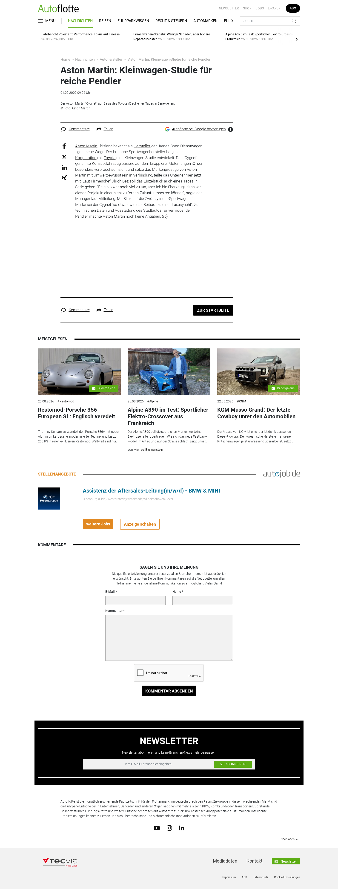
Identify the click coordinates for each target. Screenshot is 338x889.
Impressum (229, 877)
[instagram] (169, 828)
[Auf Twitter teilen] (64, 157)
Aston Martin (86, 146)
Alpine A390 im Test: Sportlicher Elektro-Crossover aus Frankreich (168, 416)
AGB (244, 877)
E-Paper (274, 8)
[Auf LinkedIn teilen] (64, 167)
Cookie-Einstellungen (287, 877)
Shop (247, 8)
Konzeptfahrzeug (106, 163)
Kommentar (114, 611)
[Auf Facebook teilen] (64, 146)
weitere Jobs (98, 523)
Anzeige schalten (140, 524)
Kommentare (79, 129)
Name (176, 591)
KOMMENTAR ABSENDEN (169, 691)
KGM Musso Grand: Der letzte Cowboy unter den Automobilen (256, 413)
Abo (293, 8)
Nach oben (288, 839)
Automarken (205, 21)
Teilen (108, 129)
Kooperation (85, 157)
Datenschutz (260, 877)
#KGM (241, 401)
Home (65, 59)
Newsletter (229, 8)
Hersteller (142, 146)
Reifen (105, 21)
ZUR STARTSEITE (213, 310)
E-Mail (110, 591)
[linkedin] (181, 827)
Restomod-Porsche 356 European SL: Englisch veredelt (76, 413)
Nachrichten (80, 21)
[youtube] (157, 827)
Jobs (260, 8)
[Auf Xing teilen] (64, 177)
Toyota (109, 157)
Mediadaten (225, 861)
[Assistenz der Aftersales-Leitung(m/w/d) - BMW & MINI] (49, 498)
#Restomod (65, 401)
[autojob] (281, 474)
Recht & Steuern (171, 21)
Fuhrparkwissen (133, 21)
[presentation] (296, 39)
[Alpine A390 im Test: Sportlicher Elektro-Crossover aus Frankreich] (169, 371)
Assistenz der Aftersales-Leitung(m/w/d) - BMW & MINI (151, 490)
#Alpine (152, 401)
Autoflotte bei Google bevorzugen (199, 129)
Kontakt (254, 861)
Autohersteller (111, 59)
